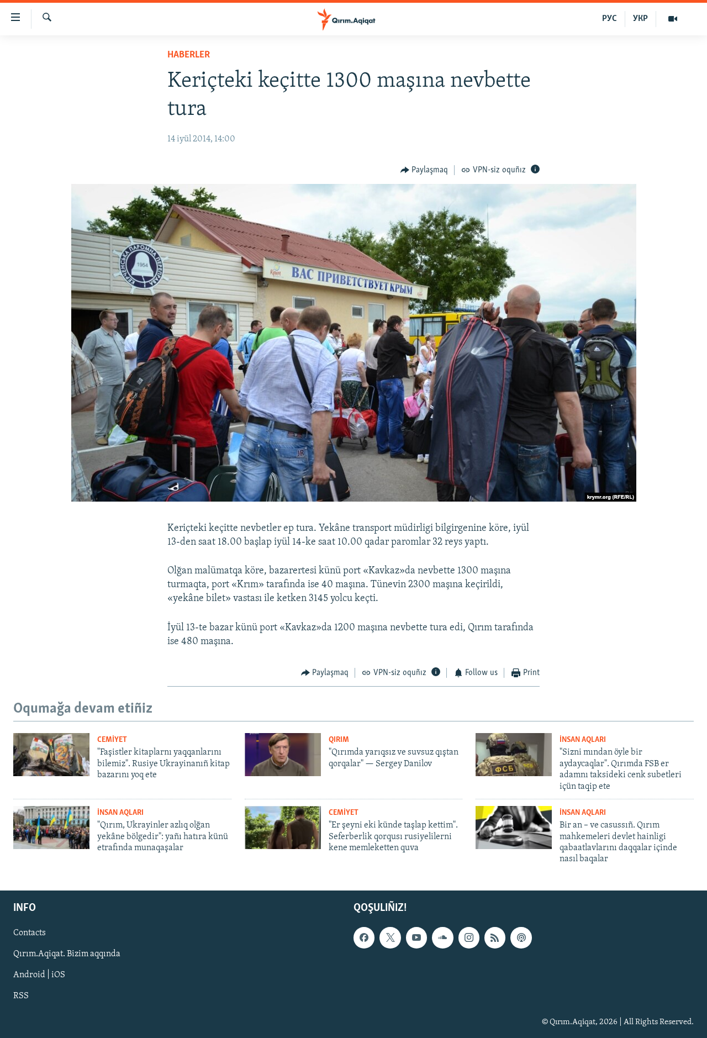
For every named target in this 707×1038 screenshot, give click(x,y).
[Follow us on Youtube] (416, 937)
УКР (640, 18)
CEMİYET (112, 740)
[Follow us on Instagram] (468, 937)
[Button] (424, 170)
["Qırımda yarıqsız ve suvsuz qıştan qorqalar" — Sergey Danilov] (283, 754)
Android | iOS (39, 975)
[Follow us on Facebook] (364, 937)
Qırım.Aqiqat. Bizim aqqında (66, 954)
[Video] (672, 19)
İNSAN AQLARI (583, 740)
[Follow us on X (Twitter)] (389, 937)
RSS (21, 996)
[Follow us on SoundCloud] (442, 937)
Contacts (29, 933)
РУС (609, 18)
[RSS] (494, 937)
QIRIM (339, 740)
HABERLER (188, 55)
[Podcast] (520, 937)
